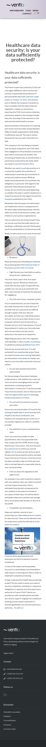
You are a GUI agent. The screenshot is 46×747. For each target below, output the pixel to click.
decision (34, 100)
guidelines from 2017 (31, 345)
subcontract (13, 449)
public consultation (32, 342)
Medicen (7, 716)
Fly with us (18, 608)
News (35, 10)
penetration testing (23, 355)
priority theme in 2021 (25, 164)
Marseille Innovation (12, 712)
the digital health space (18, 394)
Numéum (7, 725)
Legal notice (8, 653)
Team (28, 10)
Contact (27, 13)
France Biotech (10, 720)
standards (9, 199)
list (36, 418)
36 (37, 500)
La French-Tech (10, 729)
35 (31, 500)
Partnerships (17, 10)
